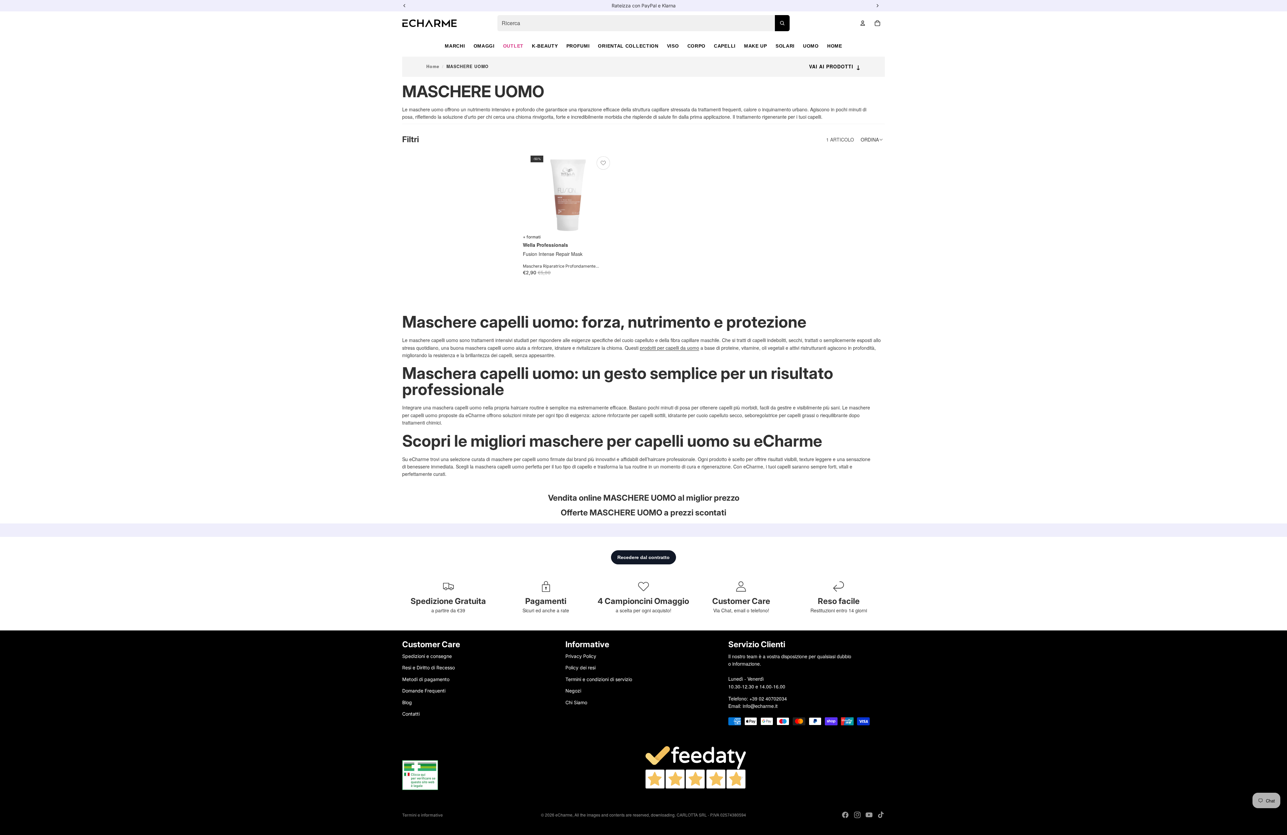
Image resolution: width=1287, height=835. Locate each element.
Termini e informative (422, 815)
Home (834, 46)
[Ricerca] (782, 23)
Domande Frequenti (423, 690)
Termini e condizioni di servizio (598, 679)
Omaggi (484, 46)
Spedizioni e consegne (427, 656)
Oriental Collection (628, 46)
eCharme (563, 815)
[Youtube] (869, 815)
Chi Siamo (576, 702)
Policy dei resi (580, 667)
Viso (673, 46)
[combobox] (643, 23)
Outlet (513, 46)
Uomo (811, 46)
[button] (873, 139)
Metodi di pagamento (425, 679)
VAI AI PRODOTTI (835, 66)
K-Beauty (545, 46)
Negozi (573, 690)
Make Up (755, 46)
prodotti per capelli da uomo (669, 347)
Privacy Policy (580, 656)
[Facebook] (845, 815)
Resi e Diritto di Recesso (428, 667)
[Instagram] (857, 815)
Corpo (696, 46)
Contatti (411, 713)
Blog (407, 702)
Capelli (725, 46)
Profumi (578, 46)
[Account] (862, 23)
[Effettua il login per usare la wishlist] (603, 163)
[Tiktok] (881, 815)
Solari (785, 46)
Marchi (455, 46)
